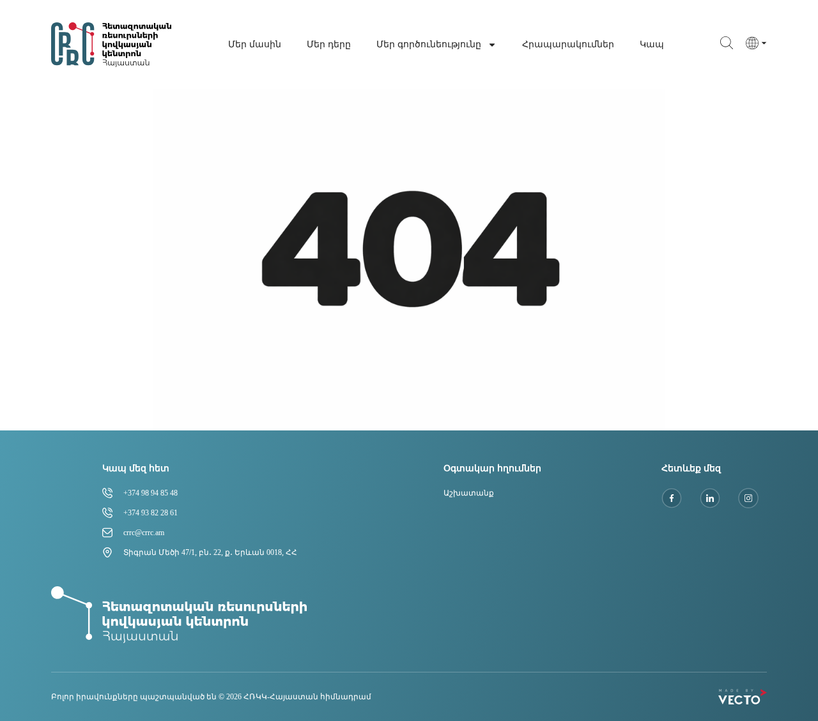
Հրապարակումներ (568, 44)
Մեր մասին (254, 44)
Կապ (652, 44)
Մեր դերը (329, 44)
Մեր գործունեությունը (428, 44)
